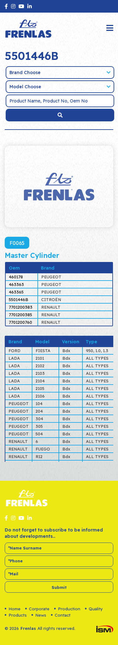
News (40, 615)
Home (14, 608)
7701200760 (20, 322)
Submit (59, 587)
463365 (16, 291)
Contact (62, 615)
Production (69, 608)
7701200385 (20, 314)
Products (17, 615)
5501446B (18, 299)
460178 (16, 276)
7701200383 (20, 307)
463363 (16, 284)
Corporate (39, 608)
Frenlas (28, 628)
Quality (96, 608)
